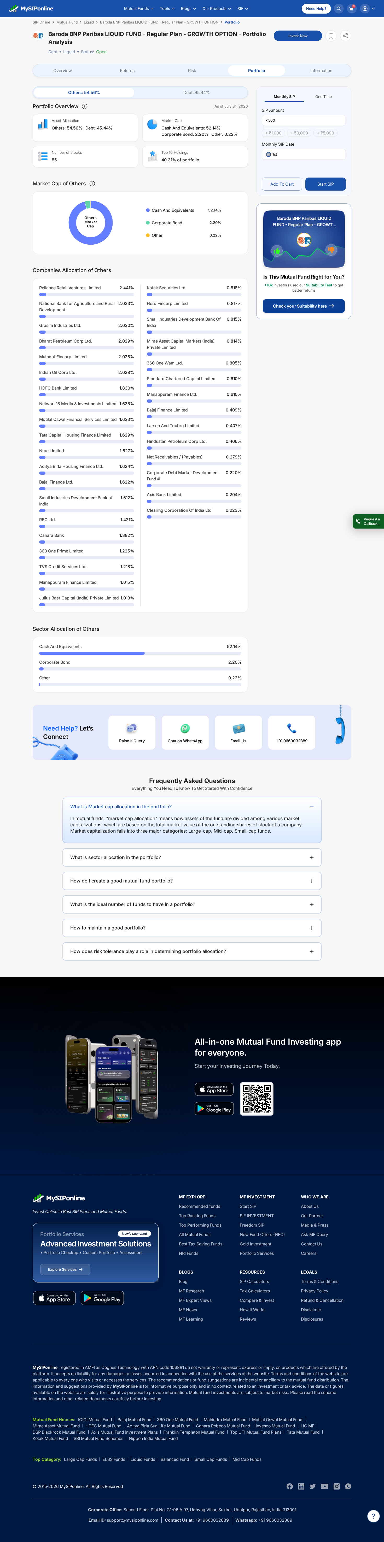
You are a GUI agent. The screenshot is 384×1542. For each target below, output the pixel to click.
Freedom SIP (252, 1225)
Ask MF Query (314, 1234)
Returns (127, 70)
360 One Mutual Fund (177, 1419)
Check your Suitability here (300, 306)
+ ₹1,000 (273, 133)
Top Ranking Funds (197, 1215)
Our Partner (312, 1215)
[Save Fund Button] (331, 36)
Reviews (248, 1319)
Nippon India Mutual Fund (153, 1438)
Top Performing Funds (200, 1225)
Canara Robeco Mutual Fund (223, 1425)
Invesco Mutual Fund (275, 1425)
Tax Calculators (255, 1290)
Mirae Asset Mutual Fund (56, 1425)
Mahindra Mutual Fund (225, 1419)
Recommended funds (199, 1206)
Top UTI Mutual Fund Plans (255, 1432)
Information (321, 70)
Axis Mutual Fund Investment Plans (124, 1432)
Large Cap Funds (80, 1459)
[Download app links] (214, 1089)
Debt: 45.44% (196, 92)
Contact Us (311, 1243)
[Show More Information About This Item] (85, 106)
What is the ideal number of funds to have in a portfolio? (132, 904)
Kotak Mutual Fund (50, 1438)
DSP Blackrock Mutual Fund (59, 1432)
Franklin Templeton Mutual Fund (194, 1432)
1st (274, 154)
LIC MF (307, 1425)
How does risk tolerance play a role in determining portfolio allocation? (148, 951)
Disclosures (312, 1319)
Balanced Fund (175, 1459)
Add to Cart (282, 184)
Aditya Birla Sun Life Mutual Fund (158, 1425)
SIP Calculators (254, 1281)
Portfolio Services (257, 1253)
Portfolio (256, 70)
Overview (62, 70)
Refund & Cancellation (322, 1300)
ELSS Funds (113, 1459)
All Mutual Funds (195, 1234)
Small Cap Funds (211, 1459)
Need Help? (316, 8)
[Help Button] (373, 1516)
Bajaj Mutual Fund (135, 1419)
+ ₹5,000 (325, 133)
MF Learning (191, 1319)
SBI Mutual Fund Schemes (98, 1438)
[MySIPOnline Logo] (31, 8)
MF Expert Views (195, 1300)
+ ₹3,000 (299, 133)
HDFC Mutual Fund (103, 1425)
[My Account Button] (367, 8)
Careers (308, 1253)
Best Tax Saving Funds (200, 1243)
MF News (188, 1309)
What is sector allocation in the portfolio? (115, 857)
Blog (183, 1281)
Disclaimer (311, 1309)
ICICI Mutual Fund (95, 1419)
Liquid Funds (143, 1459)
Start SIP (325, 184)
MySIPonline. (72, 1486)
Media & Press (314, 1225)
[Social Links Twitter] (313, 1486)
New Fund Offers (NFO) (262, 1234)
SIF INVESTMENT (257, 1215)
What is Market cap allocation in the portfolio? (121, 806)
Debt (52, 51)
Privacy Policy (314, 1290)
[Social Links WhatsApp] (348, 1486)
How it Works (252, 1309)
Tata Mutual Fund (303, 1432)
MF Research (191, 1290)
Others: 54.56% (84, 92)
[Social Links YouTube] (324, 1486)
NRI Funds (188, 1253)
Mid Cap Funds (246, 1459)
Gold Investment (255, 1243)
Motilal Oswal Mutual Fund (277, 1419)
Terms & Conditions (319, 1281)
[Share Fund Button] (345, 35)
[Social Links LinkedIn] (301, 1486)
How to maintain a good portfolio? (108, 928)
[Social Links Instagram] (337, 1486)
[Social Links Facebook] (290, 1486)
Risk (192, 70)
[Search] (339, 8)
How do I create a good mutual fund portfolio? (121, 881)
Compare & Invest (257, 1300)
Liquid (69, 51)
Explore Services (62, 1269)
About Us (310, 1206)
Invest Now (297, 35)
